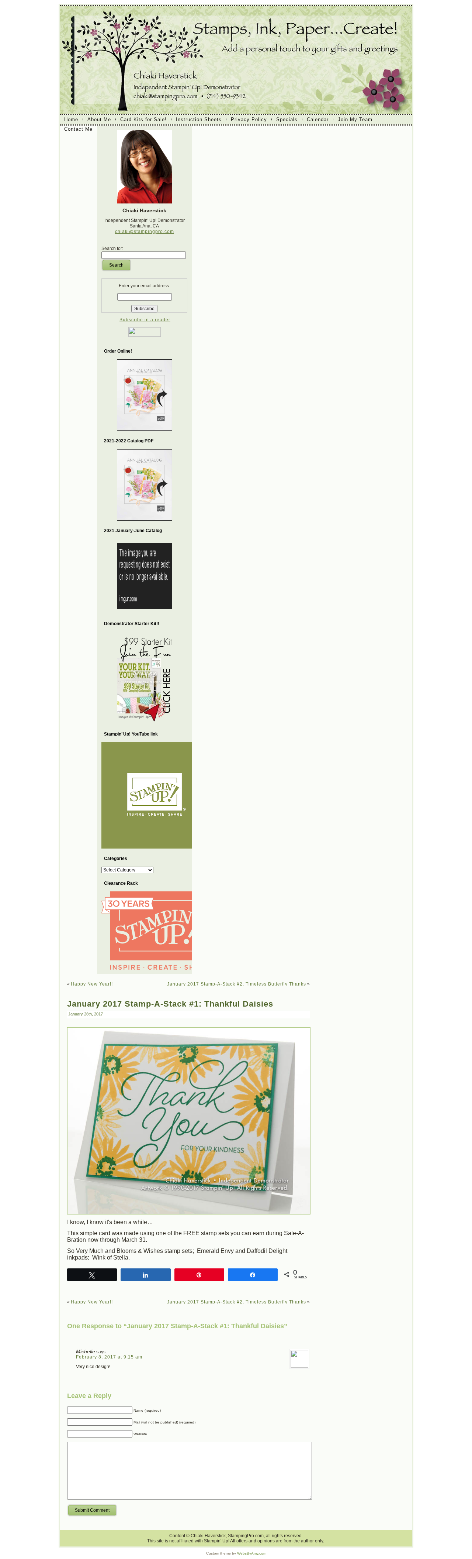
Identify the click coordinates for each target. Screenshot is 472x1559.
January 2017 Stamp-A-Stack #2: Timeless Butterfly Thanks (236, 984)
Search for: (112, 248)
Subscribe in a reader (144, 319)
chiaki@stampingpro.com (144, 231)
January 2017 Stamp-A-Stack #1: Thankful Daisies (170, 1003)
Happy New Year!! (92, 984)
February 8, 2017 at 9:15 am (109, 1357)
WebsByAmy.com (251, 1553)
